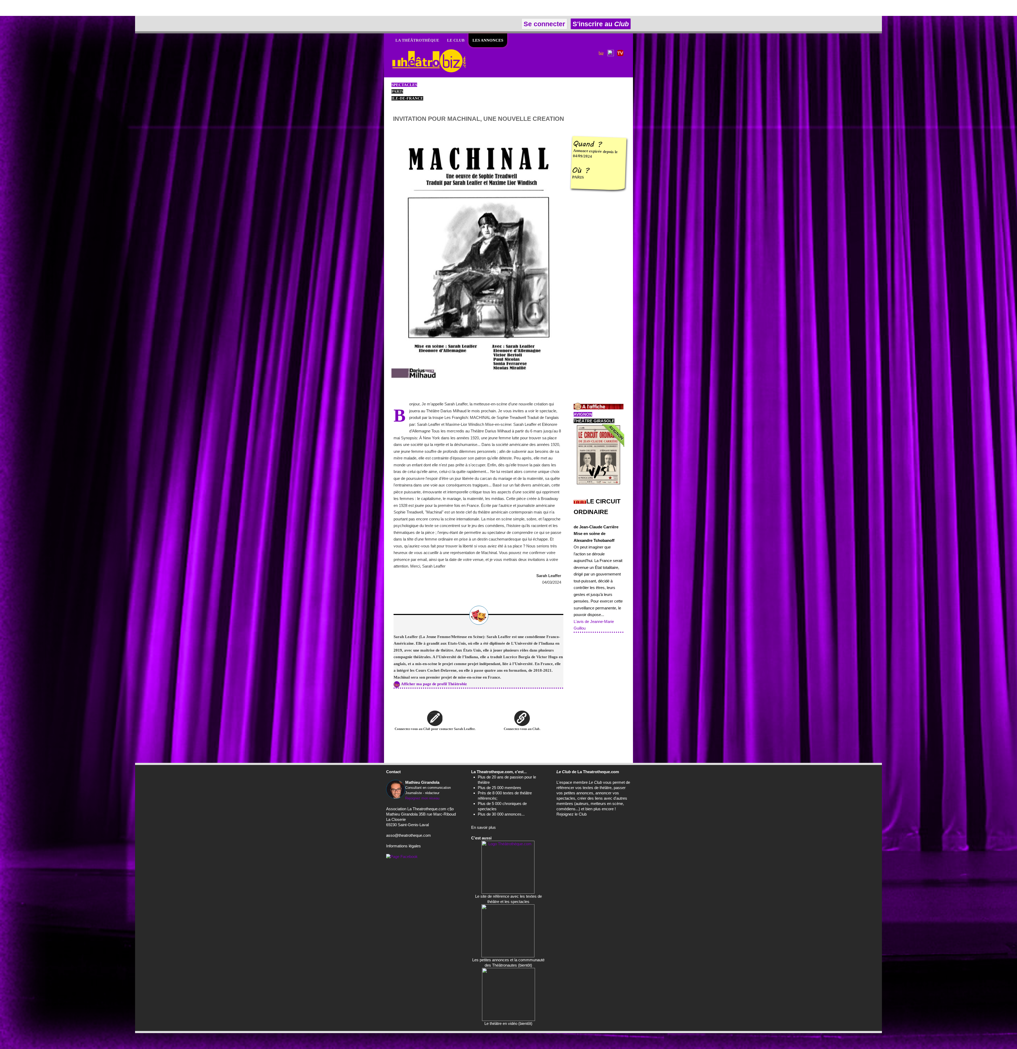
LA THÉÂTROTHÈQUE (417, 40)
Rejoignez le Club (571, 814)
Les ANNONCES (487, 40)
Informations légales (403, 846)
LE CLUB (456, 40)
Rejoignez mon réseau (422, 798)
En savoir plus (483, 827)
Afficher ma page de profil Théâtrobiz (434, 684)
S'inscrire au (600, 24)
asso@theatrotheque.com (408, 835)
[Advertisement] (62, 8)
